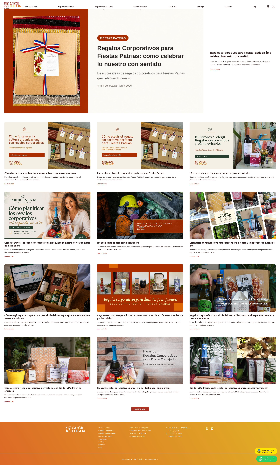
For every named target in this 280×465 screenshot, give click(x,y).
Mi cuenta (273, 7)
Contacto (228, 7)
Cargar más (140, 409)
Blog (254, 7)
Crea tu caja (172, 7)
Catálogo (200, 7)
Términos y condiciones (138, 433)
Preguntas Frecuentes (137, 436)
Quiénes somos (31, 7)
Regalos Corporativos (66, 7)
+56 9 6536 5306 (175, 434)
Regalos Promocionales (104, 7)
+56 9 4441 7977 (175, 436)
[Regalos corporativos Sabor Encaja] (75, 437)
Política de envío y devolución (140, 431)
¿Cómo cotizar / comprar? (139, 428)
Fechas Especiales (140, 7)
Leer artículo (215, 69)
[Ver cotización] (268, 7)
